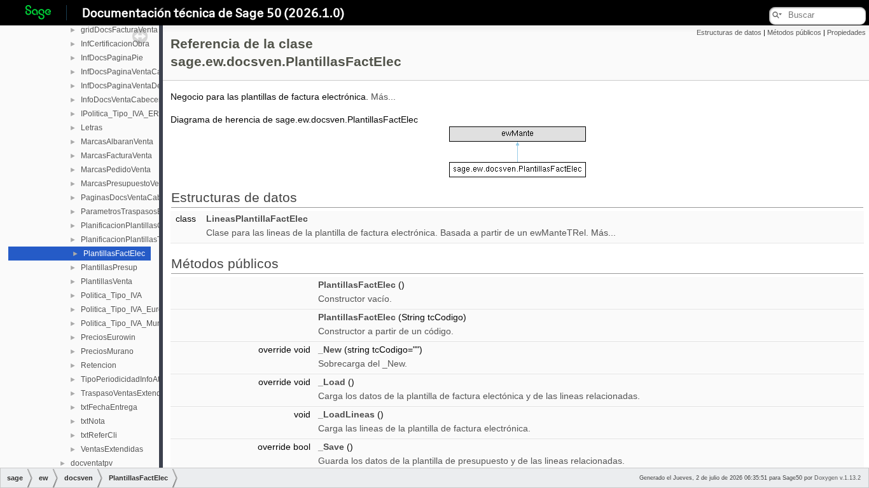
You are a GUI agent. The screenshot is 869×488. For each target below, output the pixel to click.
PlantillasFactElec (114, 253)
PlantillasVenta (106, 281)
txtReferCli (99, 435)
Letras (91, 127)
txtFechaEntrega (109, 407)
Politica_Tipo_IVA (111, 295)
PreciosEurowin (108, 337)
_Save (331, 447)
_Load (331, 382)
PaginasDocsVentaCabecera (131, 197)
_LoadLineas (346, 414)
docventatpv (92, 463)
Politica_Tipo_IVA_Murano (127, 323)
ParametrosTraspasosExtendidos (138, 211)
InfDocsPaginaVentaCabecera (133, 71)
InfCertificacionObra (115, 43)
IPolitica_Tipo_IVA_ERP (122, 113)
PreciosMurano (107, 351)
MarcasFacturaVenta (116, 155)
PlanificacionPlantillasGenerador (138, 225)
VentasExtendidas (112, 449)
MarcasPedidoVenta (116, 169)
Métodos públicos (794, 32)
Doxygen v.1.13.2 (837, 478)
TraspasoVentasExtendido (126, 393)
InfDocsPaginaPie (112, 57)
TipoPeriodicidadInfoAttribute (131, 379)
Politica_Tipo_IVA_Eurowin (128, 309)
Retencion (98, 365)
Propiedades (846, 32)
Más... (383, 97)
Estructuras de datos (729, 32)
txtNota (93, 421)
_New (330, 349)
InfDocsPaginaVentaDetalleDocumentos (150, 85)
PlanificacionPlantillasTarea (129, 239)
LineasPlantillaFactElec (257, 219)
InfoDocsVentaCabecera (123, 99)
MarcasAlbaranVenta (117, 141)
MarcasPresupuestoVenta (125, 183)
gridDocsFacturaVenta (119, 29)
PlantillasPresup (109, 267)
